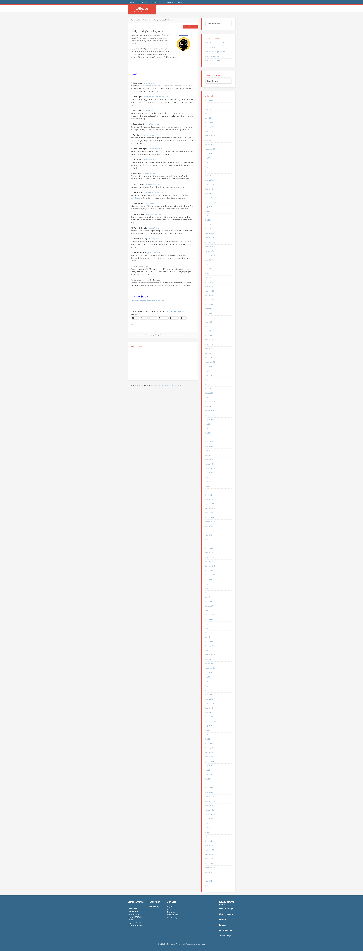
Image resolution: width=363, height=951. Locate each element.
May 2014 (208, 739)
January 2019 (209, 504)
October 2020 (209, 411)
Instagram (222, 925)
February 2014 (209, 748)
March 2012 (209, 841)
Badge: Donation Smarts (212, 61)
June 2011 (208, 881)
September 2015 (210, 668)
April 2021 (208, 384)
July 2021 (208, 371)
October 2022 (209, 304)
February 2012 (209, 845)
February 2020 (209, 446)
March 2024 (209, 229)
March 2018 (209, 548)
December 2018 (210, 508)
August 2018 (209, 526)
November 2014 (210, 712)
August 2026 (209, 100)
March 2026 (209, 122)
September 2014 (210, 721)
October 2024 (209, 198)
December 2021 (210, 349)
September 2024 (210, 202)
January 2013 (209, 797)
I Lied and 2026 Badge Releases (215, 52)
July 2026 (208, 105)
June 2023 (208, 269)
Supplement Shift (210, 47)
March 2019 (209, 495)
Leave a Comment (190, 335)
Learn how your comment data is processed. (168, 386)
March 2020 (209, 442)
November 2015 (210, 659)
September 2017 (210, 575)
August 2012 (209, 819)
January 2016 (209, 650)
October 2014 (209, 717)
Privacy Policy (153, 906)
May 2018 (208, 539)
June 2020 (208, 428)
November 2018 (210, 513)
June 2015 (208, 681)
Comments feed (172, 915)
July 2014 (208, 730)
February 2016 (209, 646)
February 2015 (209, 699)
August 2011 (209, 872)
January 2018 (209, 557)
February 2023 (209, 286)
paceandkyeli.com (154, 228)
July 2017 (208, 584)
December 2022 (210, 295)
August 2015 (209, 672)
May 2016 (208, 632)
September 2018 (210, 522)
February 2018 (209, 553)
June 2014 (208, 735)
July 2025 (208, 158)
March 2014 (209, 743)
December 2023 (210, 242)
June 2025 (208, 162)
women (183, 335)
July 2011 (208, 876)
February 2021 (209, 393)
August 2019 (209, 473)
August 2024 (209, 207)
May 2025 (208, 167)
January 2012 (209, 850)
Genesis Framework (187, 944)
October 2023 (209, 251)
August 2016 (209, 619)
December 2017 (210, 562)
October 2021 (209, 357)
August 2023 (209, 260)
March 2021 (209, 389)
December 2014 (210, 708)
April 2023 (208, 278)
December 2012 (210, 801)
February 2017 (209, 606)
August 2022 (209, 313)
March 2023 (209, 282)
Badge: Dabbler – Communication (215, 43)
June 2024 (208, 216)
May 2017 (208, 593)
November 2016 (210, 615)
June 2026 (208, 109)
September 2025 (210, 149)
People (177, 335)
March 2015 (209, 695)
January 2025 (209, 184)
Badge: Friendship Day (212, 56)
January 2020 (209, 451)
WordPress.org (172, 918)
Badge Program (162, 335)
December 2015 (210, 655)
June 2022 (208, 322)
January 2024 (209, 238)
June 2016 (208, 628)
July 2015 (208, 677)
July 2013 (208, 770)
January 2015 (209, 703)
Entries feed (171, 912)
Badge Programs (147, 335)
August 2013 (209, 766)
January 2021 (209, 397)
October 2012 (209, 810)
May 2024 (208, 220)
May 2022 (208, 326)
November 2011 (210, 859)
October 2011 (209, 863)
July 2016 (208, 624)
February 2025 (209, 180)
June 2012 (208, 828)
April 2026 (208, 118)
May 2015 (208, 686)
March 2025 (209, 176)
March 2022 (209, 335)
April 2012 (208, 837)
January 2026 (209, 131)
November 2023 (210, 247)
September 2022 (210, 309)
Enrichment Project (171, 335)
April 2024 (208, 224)
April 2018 (208, 544)
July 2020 (208, 424)
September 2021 (210, 362)
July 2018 (208, 530)
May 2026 (208, 113)
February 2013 (209, 792)
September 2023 (210, 255)
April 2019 (208, 491)
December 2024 (210, 189)
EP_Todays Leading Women (175, 311)
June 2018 (208, 535)
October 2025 (209, 145)
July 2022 (208, 318)
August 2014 (209, 726)
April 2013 (208, 783)
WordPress (197, 944)
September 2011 (210, 868)
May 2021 (208, 380)
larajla (142, 8)
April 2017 (208, 597)
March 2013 (209, 788)
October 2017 (209, 570)
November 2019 (210, 459)
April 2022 (208, 331)
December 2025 (210, 136)
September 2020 (210, 415)
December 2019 (210, 455)
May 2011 (208, 885)
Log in (169, 909)
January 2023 (209, 291)
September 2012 (210, 814)
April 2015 (208, 690)
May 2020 (208, 433)
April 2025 (208, 171)
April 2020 (208, 437)
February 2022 (209, 340)
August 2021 (209, 366)
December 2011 (210, 854)
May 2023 (208, 273)
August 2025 (209, 153)
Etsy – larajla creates (226, 930)
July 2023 (208, 264)
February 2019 (209, 499)
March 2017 (209, 601)
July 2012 (208, 823)
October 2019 (209, 464)
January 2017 (209, 610)
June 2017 (208, 588)
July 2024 (208, 211)
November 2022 (210, 300)
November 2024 (210, 193)
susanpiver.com (148, 110)
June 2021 (208, 375)
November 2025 (210, 140)
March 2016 (209, 641)
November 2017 (210, 566)
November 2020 (210, 406)
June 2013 (208, 774)
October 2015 (209, 664)
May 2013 (208, 779)
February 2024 (209, 233)
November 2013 (210, 757)
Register (170, 906)
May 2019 (208, 486)
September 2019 (210, 468)
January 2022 (209, 344)
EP (152, 335)
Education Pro (174, 944)
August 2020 (209, 420)
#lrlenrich (156, 335)
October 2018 (209, 517)
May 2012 (208, 832)
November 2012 (210, 806)
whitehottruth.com (152, 124)
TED (180, 335)
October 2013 (209, 761)
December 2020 (210, 402)
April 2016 (208, 637)
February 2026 (209, 127)
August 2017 (209, 579)
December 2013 (210, 752)
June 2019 (208, 482)
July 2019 (208, 477)
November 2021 (210, 353)
